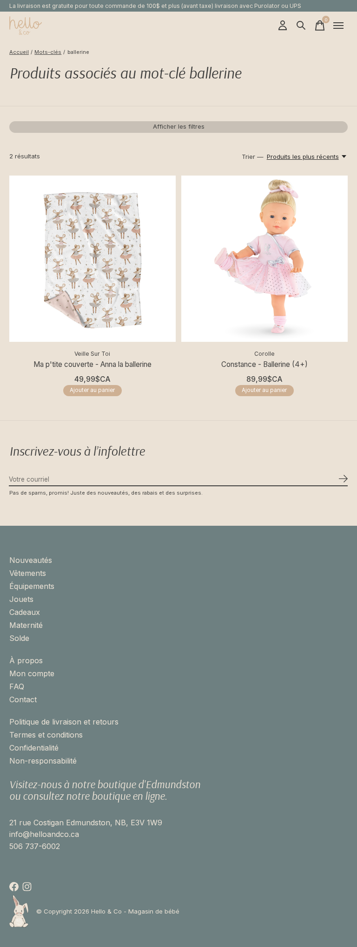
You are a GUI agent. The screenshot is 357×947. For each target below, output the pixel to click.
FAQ (16, 686)
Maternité (26, 625)
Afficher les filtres (179, 126)
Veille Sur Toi (92, 353)
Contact (23, 699)
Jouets (21, 599)
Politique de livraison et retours (64, 721)
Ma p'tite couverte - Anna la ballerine (92, 364)
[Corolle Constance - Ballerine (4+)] (264, 259)
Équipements (31, 586)
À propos (26, 660)
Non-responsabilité (43, 760)
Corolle (264, 353)
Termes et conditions (46, 734)
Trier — (253, 156)
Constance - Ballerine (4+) (264, 364)
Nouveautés (30, 560)
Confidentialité (34, 747)
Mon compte (31, 673)
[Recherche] (301, 25)
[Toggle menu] (338, 25)
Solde (19, 638)
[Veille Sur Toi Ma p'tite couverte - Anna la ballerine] (92, 259)
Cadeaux (24, 612)
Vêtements (27, 573)
